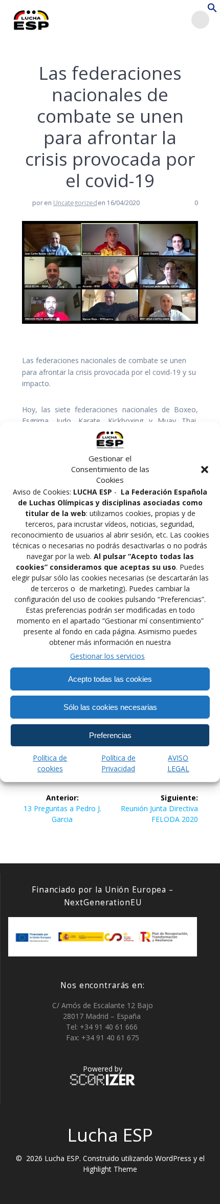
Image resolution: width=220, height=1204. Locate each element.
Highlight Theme (110, 1169)
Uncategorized (75, 202)
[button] (205, 469)
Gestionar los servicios (107, 656)
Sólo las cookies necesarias (110, 707)
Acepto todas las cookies (110, 679)
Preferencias (110, 735)
